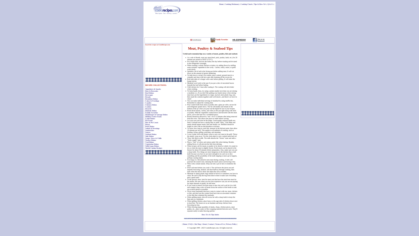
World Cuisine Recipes (153, 148)
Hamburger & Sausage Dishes (156, 115)
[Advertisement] (234, 21)
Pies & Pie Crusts (151, 122)
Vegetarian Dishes (152, 144)
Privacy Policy (231, 224)
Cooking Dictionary (232, 4)
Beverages (149, 95)
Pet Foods (149, 120)
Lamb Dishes (150, 119)
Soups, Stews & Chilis (153, 138)
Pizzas (147, 124)
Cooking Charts (246, 4)
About (204, 224)
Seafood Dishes (150, 134)
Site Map (197, 224)
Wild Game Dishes (152, 146)
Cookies (148, 107)
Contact (211, 224)
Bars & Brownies (151, 91)
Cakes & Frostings (152, 101)
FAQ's (190, 224)
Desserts (148, 109)
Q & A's (270, 4)
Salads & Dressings (152, 128)
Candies (148, 103)
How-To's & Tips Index (210, 215)
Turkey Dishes (150, 140)
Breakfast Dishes (151, 99)
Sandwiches (149, 130)
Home (221, 4)
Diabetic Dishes (151, 111)
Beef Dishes (149, 93)
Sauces (147, 132)
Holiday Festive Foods (153, 117)
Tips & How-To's (260, 4)
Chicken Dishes (151, 105)
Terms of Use (220, 224)
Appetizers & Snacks (153, 89)
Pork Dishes (149, 126)
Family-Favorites (151, 113)
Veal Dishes (149, 142)
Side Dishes (149, 136)
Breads (148, 97)
